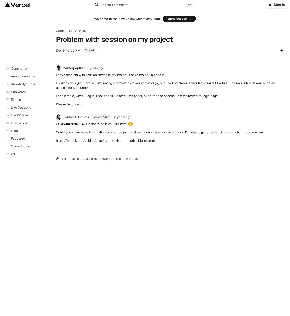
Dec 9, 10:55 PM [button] (68, 50)
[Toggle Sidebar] (48, 107)
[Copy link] (281, 50)
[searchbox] (143, 4)
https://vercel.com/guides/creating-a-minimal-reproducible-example (106, 141)
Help (82, 31)
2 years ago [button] (95, 68)
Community (64, 31)
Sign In (279, 5)
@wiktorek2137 (73, 124)
